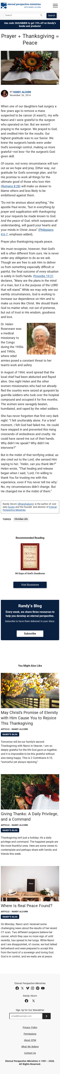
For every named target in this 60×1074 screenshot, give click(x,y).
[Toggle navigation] (55, 5)
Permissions (30, 1033)
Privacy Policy (30, 1027)
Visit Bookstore (30, 584)
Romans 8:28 (11, 186)
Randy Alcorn (22, 92)
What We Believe (30, 1046)
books (11, 507)
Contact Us (30, 1053)
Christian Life (21, 519)
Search (51, 15)
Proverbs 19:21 (43, 276)
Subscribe (30, 633)
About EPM (30, 1040)
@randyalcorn (25, 504)
